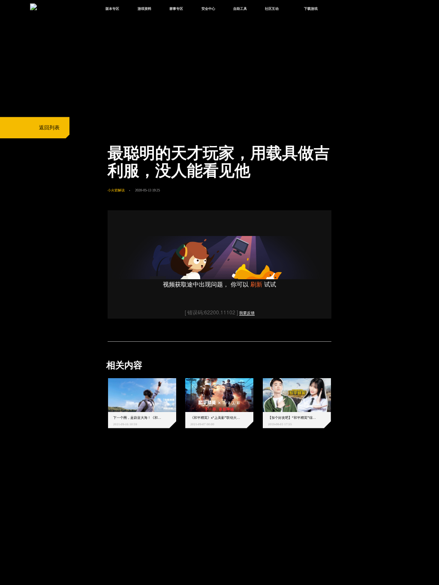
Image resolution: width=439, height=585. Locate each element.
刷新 (256, 284)
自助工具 (240, 8)
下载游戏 (311, 8)
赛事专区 (176, 8)
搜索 (341, 9)
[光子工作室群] (101, 470)
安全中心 (208, 8)
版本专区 (112, 8)
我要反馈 (247, 313)
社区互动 (272, 8)
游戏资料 (144, 8)
